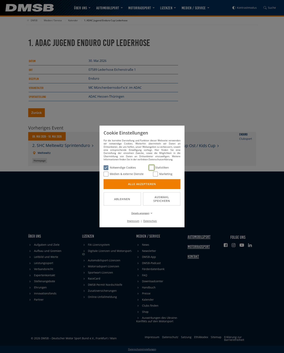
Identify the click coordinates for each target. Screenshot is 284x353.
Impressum (133, 221)
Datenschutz (150, 221)
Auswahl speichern (161, 199)
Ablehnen (122, 199)
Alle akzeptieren (142, 184)
